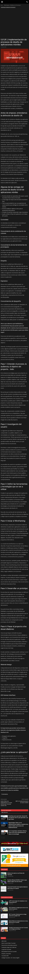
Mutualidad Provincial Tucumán (9, 951)
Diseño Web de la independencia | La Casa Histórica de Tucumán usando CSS (6, 803)
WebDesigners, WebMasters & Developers (8, 7)
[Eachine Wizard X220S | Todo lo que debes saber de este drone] (3, 882)
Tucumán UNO (5, 955)
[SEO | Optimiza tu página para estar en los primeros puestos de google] (4, 909)
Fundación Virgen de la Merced (9, 947)
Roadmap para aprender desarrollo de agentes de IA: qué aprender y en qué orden (18, 817)
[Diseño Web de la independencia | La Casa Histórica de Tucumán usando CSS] (4, 922)
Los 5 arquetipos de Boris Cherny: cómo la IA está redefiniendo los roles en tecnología (17, 832)
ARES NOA (4, 941)
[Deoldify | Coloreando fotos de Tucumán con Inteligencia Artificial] (4, 929)
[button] (27, 2)
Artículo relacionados (6, 810)
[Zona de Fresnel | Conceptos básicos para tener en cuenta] (3, 889)
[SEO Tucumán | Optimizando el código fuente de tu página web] (4, 916)
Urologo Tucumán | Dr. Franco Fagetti (10, 957)
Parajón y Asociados (6, 953)
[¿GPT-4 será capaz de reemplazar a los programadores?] (4, 902)
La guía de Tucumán (6, 949)
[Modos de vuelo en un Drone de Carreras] (3, 875)
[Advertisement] (14, 23)
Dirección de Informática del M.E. (9, 945)
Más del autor (5, 812)
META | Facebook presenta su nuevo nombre (22, 802)
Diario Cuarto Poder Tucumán (9, 943)
